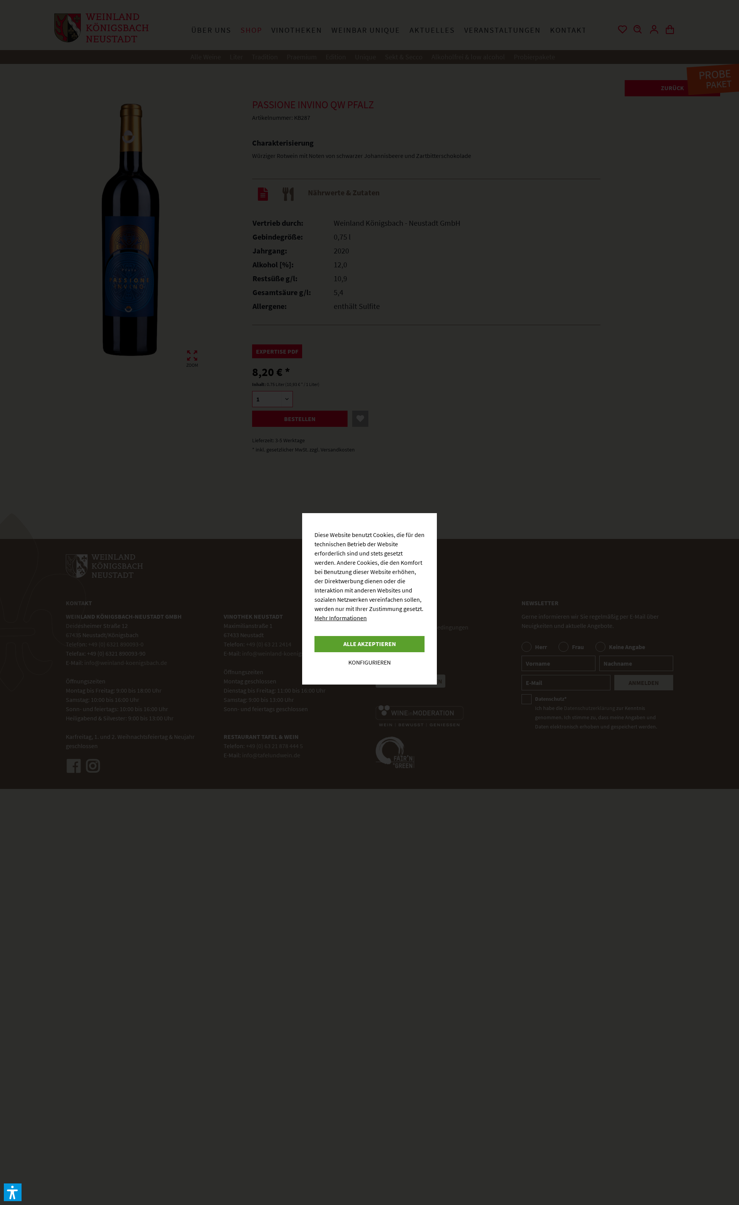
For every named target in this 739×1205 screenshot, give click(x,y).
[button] (13, 1192)
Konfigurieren (369, 662)
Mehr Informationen (340, 618)
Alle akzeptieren (369, 644)
